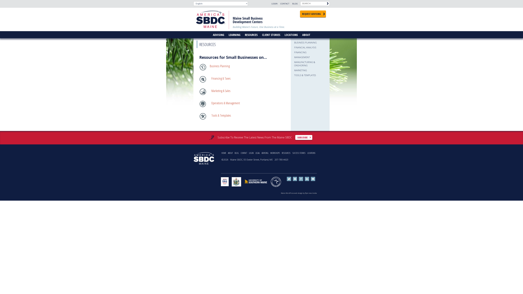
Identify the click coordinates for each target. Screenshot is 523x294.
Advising (218, 35)
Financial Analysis (305, 47)
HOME (223, 152)
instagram (295, 179)
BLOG (237, 152)
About (306, 35)
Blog (295, 3)
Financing (300, 52)
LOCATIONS (311, 152)
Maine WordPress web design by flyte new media (299, 193)
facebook (301, 179)
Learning (234, 35)
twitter (289, 179)
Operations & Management (225, 103)
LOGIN (251, 152)
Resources (251, 35)
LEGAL (258, 152)
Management (302, 57)
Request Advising (311, 14)
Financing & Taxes (221, 78)
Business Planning (220, 66)
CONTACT (244, 152)
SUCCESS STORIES (298, 152)
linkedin (307, 179)
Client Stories (271, 35)
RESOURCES (286, 152)
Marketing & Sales (220, 90)
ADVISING (265, 152)
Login (274, 3)
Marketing (300, 70)
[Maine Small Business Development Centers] (212, 19)
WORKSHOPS (275, 152)
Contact (284, 3)
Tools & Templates (221, 115)
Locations (291, 35)
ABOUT (230, 152)
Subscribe (302, 137)
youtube (313, 179)
